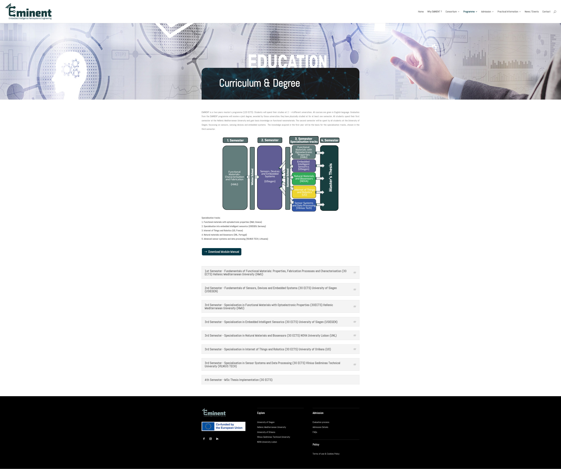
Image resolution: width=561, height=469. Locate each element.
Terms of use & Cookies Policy (326, 453)
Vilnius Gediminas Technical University (273, 436)
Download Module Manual (223, 252)
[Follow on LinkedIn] (217, 438)
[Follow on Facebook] (204, 438)
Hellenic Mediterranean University (271, 427)
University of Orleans (266, 432)
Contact (546, 12)
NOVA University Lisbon (267, 441)
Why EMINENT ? (434, 12)
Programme (469, 12)
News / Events (532, 12)
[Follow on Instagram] (210, 438)
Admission (486, 12)
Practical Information (508, 12)
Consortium (451, 12)
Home (421, 12)
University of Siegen (266, 422)
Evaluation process (321, 422)
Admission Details (320, 427)
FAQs (315, 432)
